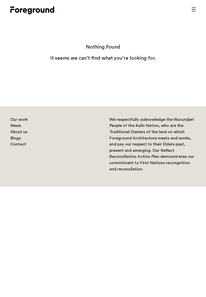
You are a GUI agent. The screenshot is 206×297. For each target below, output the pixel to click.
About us (18, 132)
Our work (19, 120)
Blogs (15, 138)
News (15, 126)
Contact (18, 144)
